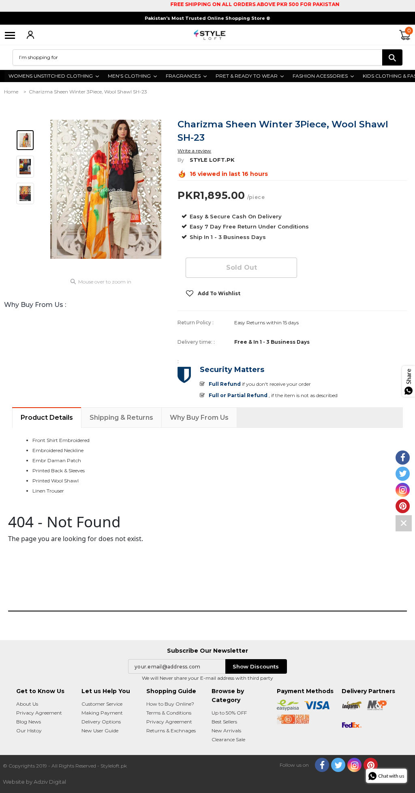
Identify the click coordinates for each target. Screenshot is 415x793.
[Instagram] (354, 765)
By (181, 160)
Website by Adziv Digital (34, 781)
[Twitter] (338, 765)
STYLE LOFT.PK (212, 159)
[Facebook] (322, 765)
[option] (106, 189)
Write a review (194, 151)
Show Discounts (256, 666)
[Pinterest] (371, 765)
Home (11, 92)
